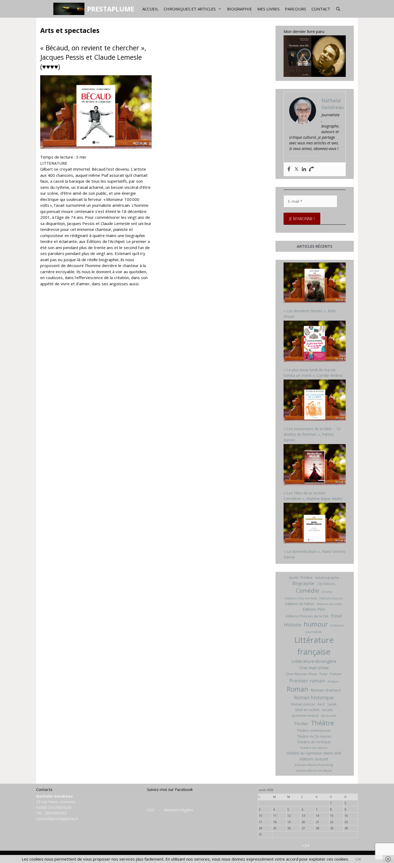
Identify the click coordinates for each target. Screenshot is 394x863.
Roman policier (303, 704)
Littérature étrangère (314, 661)
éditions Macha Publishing (314, 765)
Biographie (239, 9)
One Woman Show (301, 673)
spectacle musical (305, 715)
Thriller (301, 724)
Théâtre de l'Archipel (313, 742)
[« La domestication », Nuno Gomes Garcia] (315, 524)
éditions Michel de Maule (314, 770)
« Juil (306, 845)
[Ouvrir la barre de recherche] (338, 9)
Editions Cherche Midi (301, 598)
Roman (297, 689)
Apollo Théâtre (301, 577)
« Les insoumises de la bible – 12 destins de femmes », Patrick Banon (312, 434)
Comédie (307, 590)
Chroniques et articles (190, 9)
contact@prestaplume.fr (57, 818)
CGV (150, 809)
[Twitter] (296, 169)
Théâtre (322, 723)
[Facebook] (289, 169)
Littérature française (314, 646)
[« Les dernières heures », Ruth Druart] (315, 283)
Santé (332, 704)
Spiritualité (328, 716)
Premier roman (307, 680)
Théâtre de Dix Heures (314, 736)
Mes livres (268, 9)
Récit (321, 704)
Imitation (337, 625)
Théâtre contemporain (314, 730)
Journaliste (314, 632)
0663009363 (56, 813)
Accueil (150, 9)
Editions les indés (330, 604)
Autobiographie (327, 577)
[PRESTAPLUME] (70, 9)
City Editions (326, 583)
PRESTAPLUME (110, 8)
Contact (320, 9)
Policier (336, 673)
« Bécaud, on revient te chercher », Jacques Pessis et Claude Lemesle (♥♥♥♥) (93, 57)
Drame (327, 592)
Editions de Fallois (299, 603)
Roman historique (314, 697)
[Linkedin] (304, 169)
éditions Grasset (314, 758)
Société (327, 710)
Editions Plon (314, 609)
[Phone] (311, 169)
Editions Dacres (331, 598)
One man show (314, 668)
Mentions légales (178, 809)
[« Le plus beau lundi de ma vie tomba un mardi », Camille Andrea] (315, 342)
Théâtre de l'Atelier (314, 748)
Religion (333, 681)
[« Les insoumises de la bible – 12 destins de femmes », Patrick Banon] (315, 401)
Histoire (292, 624)
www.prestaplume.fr (306, 155)
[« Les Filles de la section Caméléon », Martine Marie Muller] (315, 465)
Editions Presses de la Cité (307, 616)
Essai (336, 616)
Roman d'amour (326, 690)
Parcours (295, 9)
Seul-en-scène (307, 709)
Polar (323, 674)
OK (358, 859)
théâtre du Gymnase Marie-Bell (314, 753)
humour (316, 624)
